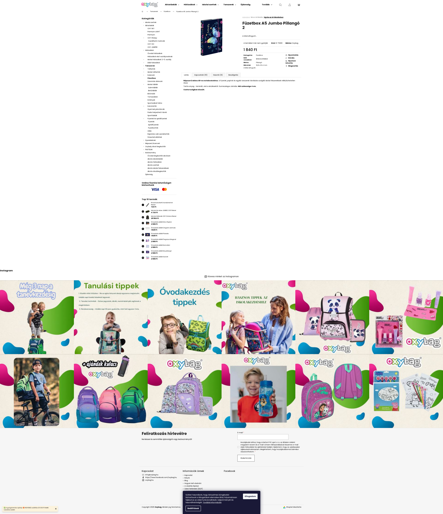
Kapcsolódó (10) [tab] (200, 75)
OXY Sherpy (152, 38)
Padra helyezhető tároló (157, 112)
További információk (212, 502)
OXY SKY (151, 28)
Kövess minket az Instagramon (223, 276)
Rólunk (187, 478)
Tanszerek (150, 66)
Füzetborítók (153, 128)
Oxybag (295, 43)
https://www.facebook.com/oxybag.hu (161, 477)
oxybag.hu (149, 480)
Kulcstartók (152, 106)
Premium (151, 35)
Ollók (149, 131)
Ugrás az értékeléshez (273, 17)
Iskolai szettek (150, 22)
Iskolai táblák (153, 84)
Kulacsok (151, 75)
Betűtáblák (152, 90)
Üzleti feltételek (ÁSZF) (193, 489)
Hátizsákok (149, 50)
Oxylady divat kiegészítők (155, 146)
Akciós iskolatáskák (155, 159)
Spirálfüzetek (153, 125)
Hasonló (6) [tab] (218, 75)
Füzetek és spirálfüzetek (157, 118)
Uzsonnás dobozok (155, 81)
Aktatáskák (149, 25)
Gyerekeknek (150, 140)
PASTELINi (148, 149)
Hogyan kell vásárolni (192, 483)
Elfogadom (250, 496)
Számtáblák (153, 87)
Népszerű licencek (152, 143)
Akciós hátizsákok (155, 162)
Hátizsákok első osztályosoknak (160, 56)
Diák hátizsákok (154, 62)
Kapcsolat (188, 475)
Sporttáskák (152, 115)
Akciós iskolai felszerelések (158, 168)
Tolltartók (151, 69)
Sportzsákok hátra (155, 103)
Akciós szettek (153, 165)
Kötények (151, 100)
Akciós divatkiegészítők (157, 171)
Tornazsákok (153, 97)
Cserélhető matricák (156, 41)
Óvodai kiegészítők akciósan (159, 156)
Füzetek (151, 121)
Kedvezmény (150, 152)
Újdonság (149, 174)
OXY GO (151, 44)
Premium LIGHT (154, 31)
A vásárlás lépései (191, 486)
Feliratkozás (246, 458)
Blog (186, 480)
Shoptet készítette (293, 507)
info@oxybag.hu (151, 475)
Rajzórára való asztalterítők (158, 134)
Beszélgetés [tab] (233, 75)
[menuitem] (172, 4)
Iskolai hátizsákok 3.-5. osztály (159, 59)
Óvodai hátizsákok (155, 53)
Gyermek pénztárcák (156, 109)
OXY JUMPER (152, 47)
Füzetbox (152, 78)
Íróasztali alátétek (155, 137)
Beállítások (193, 508)
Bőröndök (151, 94)
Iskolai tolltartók (154, 72)
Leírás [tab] (186, 75)
